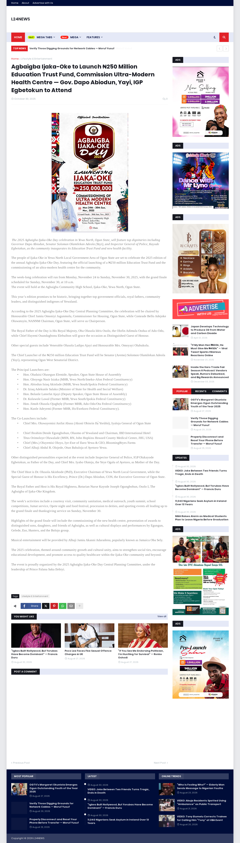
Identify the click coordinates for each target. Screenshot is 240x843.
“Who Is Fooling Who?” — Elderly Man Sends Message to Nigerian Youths (200, 786)
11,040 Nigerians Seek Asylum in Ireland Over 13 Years (200, 502)
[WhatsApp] (62, 606)
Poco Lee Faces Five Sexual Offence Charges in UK (88, 652)
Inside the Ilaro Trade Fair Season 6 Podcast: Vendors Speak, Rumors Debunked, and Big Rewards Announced (210, 372)
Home (14, 2)
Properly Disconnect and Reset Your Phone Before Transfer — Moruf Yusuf (78, 48)
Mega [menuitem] (74, 37)
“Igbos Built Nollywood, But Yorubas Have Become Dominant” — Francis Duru (34, 654)
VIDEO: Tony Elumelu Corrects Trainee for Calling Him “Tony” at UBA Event (202, 818)
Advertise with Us (43, 2)
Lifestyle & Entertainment (36, 58)
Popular (182, 391)
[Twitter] (46, 606)
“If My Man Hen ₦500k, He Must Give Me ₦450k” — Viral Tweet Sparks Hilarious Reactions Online (209, 350)
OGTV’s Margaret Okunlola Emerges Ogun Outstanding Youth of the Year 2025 (209, 403)
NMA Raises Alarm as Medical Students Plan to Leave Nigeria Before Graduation (201, 518)
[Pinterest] (54, 606)
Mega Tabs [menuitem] (44, 37)
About (25, 2)
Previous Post (21, 763)
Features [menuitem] (93, 37)
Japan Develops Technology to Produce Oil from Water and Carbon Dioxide (210, 330)
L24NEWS (20, 19)
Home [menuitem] (18, 37)
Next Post (160, 763)
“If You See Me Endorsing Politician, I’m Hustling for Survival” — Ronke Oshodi (141, 654)
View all (162, 616)
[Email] (71, 606)
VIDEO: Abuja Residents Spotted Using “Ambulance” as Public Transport (201, 802)
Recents (200, 391)
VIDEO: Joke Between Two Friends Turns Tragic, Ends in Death (201, 472)
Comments (219, 391)
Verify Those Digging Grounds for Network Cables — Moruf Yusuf (209, 422)
